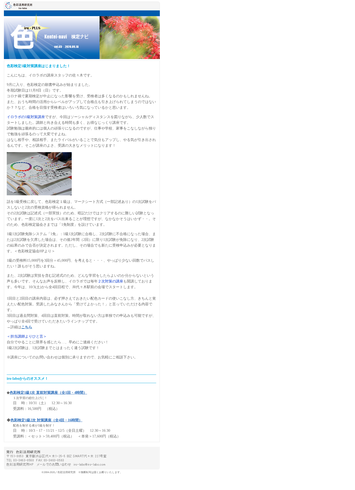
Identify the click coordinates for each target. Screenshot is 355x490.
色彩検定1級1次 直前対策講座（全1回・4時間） (48, 393)
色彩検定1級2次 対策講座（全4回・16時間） (46, 420)
